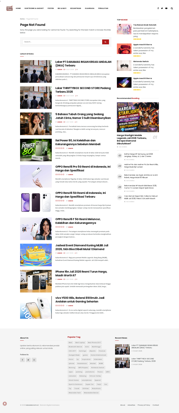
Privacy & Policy (144, 405)
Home (18, 8)
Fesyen (51, 8)
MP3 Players (83, 368)
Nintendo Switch (141, 61)
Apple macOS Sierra (142, 44)
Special (98, 380)
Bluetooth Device (75, 347)
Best (70, 343)
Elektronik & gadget (34, 8)
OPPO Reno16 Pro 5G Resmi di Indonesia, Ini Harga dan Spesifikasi (83, 168)
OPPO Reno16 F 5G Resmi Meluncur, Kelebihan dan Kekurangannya (78, 221)
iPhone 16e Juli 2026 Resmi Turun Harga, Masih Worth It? (81, 273)
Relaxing (83, 376)
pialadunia (90, 372)
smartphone (86, 380)
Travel (76, 388)
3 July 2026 (69, 253)
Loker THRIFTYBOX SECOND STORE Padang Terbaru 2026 (83, 90)
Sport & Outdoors (75, 384)
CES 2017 (72, 351)
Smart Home (74, 380)
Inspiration (86, 359)
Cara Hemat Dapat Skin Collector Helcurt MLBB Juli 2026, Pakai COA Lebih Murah (141, 197)
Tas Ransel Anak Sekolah (144, 25)
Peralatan (103, 8)
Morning (72, 368)
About (122, 405)
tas (105, 384)
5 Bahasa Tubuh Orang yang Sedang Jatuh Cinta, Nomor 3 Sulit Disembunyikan (83, 116)
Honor (71, 359)
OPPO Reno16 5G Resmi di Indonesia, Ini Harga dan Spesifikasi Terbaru (80, 195)
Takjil (99, 384)
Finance (102, 351)
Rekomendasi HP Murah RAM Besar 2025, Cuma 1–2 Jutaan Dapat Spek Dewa (140, 186)
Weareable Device (91, 393)
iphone (71, 363)
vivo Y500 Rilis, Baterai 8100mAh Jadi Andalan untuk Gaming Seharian (79, 300)
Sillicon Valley (95, 376)
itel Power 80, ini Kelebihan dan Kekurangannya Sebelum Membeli (77, 142)
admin (59, 69)
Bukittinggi (96, 347)
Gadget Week (74, 355)
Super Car (90, 384)
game (85, 355)
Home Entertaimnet (98, 355)
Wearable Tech (75, 393)
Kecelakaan (82, 363)
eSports (93, 351)
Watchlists (96, 388)
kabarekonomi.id (32, 405)
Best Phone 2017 (94, 343)
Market (93, 363)
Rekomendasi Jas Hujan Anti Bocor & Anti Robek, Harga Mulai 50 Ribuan (141, 176)
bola (87, 347)
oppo (71, 372)
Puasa (100, 372)
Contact (156, 405)
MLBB (101, 363)
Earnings (82, 351)
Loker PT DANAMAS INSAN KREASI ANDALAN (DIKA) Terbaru (83, 64)
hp (78, 359)
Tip (70, 388)
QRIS (108, 372)
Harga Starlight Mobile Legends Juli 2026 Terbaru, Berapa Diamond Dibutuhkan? (132, 139)
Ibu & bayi (62, 8)
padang (79, 372)
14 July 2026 (69, 69)
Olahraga (89, 8)
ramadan (72, 376)
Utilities (86, 388)
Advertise (131, 405)
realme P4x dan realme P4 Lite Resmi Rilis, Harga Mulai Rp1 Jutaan (141, 165)
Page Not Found (32, 19)
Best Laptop (80, 343)
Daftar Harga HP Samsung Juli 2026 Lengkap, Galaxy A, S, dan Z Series (138, 155)
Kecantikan (75, 8)
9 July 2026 (69, 122)
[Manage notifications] (5, 404)
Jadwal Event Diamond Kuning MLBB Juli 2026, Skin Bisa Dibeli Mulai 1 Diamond (81, 247)
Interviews (98, 359)
